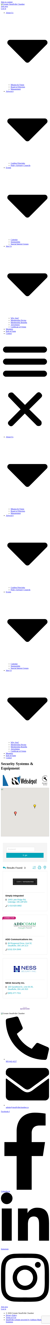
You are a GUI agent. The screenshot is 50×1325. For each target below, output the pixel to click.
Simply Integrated (14, 895)
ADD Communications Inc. (19, 939)
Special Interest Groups (20, 244)
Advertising (15, 325)
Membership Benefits (19, 322)
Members (9, 329)
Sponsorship (15, 242)
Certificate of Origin (18, 327)
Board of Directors (18, 87)
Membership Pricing (18, 320)
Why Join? (15, 318)
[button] (25, 385)
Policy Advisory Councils (20, 165)
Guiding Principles (18, 163)
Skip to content (6, 2)
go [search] (26, 855)
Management (16, 89)
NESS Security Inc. (15, 983)
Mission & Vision (17, 85)
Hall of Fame (11, 331)
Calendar (14, 240)
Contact (9, 333)
